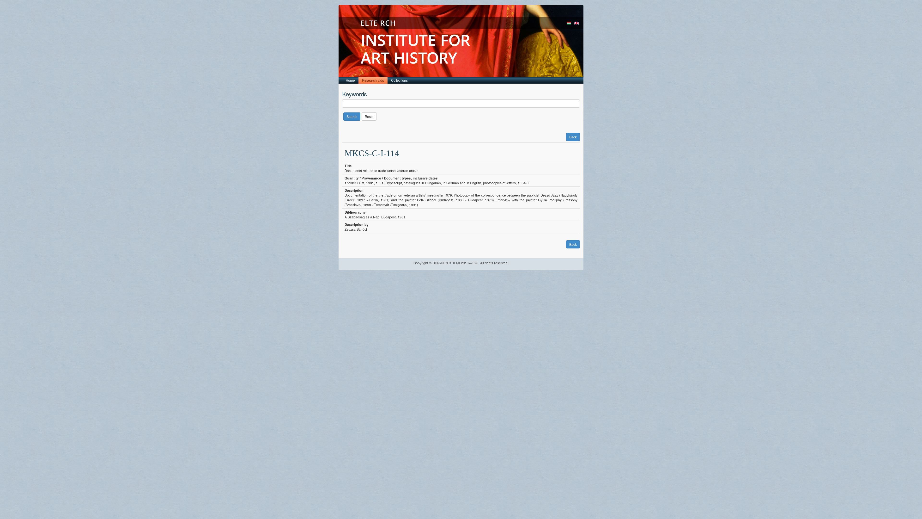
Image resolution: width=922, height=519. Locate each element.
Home (350, 80)
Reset (369, 116)
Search (351, 116)
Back (573, 137)
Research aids (373, 80)
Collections (399, 80)
